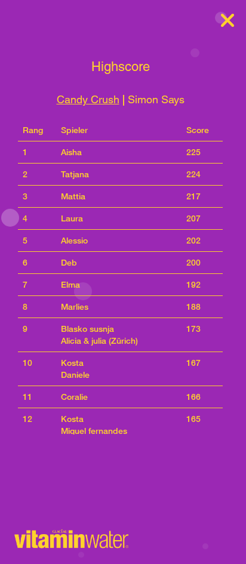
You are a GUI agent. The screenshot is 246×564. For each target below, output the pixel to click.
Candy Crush (88, 99)
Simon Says (156, 99)
